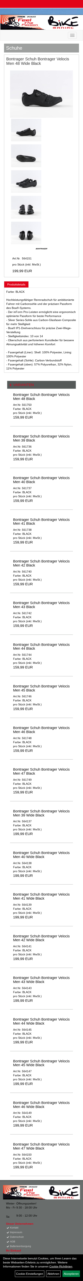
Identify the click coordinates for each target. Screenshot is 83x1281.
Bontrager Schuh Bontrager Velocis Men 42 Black (41, 563)
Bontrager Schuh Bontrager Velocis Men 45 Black (41, 688)
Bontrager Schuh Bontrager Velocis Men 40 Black (41, 480)
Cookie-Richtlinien (60, 1266)
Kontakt (14, 1227)
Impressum (16, 1232)
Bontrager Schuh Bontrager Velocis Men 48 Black (41, 397)
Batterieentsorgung (20, 1246)
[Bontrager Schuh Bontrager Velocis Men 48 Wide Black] (41, 94)
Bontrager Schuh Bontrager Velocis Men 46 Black (41, 730)
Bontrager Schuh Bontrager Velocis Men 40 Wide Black (41, 855)
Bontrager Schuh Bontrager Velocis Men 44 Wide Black (41, 1021)
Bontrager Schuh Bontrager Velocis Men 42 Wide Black (41, 938)
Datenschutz (17, 1237)
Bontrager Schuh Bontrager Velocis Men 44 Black (41, 647)
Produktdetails (16, 284)
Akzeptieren (71, 1273)
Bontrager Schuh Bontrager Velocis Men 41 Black (41, 522)
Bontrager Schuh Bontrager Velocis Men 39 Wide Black (41, 813)
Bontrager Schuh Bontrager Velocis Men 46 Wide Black (41, 1105)
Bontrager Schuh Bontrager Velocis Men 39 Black (41, 438)
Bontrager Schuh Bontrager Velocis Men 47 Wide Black (41, 1146)
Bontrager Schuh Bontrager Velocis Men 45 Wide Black (41, 1063)
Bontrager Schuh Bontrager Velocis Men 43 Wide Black (41, 980)
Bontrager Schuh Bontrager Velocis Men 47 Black (41, 771)
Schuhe (14, 48)
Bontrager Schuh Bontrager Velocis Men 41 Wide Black (41, 896)
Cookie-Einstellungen (29, 1273)
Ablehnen (53, 1273)
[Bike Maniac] (40, 22)
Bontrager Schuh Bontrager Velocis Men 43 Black (41, 605)
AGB (12, 1241)
